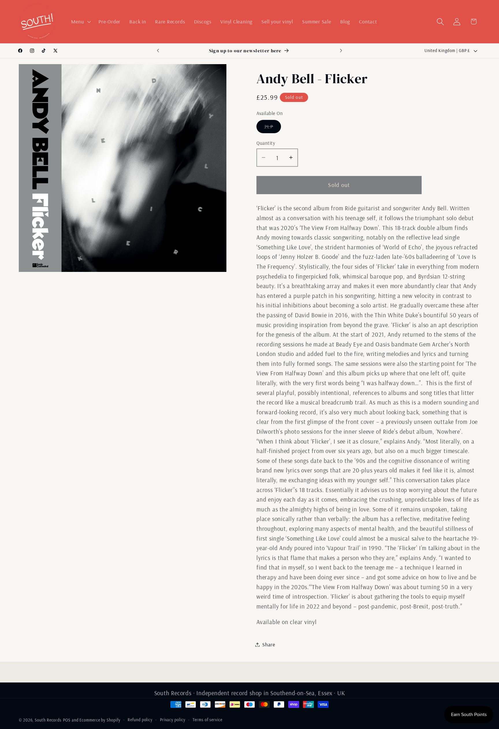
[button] (80, 21)
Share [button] (268, 644)
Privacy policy (172, 719)
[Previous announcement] (158, 51)
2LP (272, 128)
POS (66, 720)
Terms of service (207, 719)
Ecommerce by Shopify (99, 720)
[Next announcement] (341, 51)
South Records (48, 720)
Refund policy (140, 719)
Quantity (265, 143)
